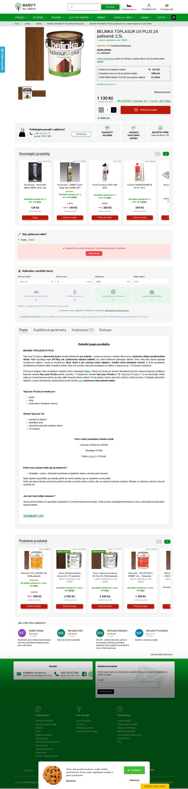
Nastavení (71, 781)
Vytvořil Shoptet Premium (162, 782)
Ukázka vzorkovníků (126, 731)
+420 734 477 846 (69, 672)
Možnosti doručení (162, 92)
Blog (119, 742)
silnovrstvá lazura (105, 58)
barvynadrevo (91, 674)
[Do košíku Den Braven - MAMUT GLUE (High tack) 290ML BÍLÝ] (70, 217)
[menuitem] (21, 17)
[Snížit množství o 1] (101, 110)
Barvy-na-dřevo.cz (84, 674)
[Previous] (157, 154)
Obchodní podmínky (44, 721)
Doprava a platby (83, 721)
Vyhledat (110, 7)
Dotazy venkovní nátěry (127, 724)
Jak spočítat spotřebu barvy (117, 310)
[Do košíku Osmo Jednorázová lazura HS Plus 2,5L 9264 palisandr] (105, 606)
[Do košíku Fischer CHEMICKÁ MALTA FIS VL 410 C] (140, 217)
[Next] (166, 154)
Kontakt (38, 728)
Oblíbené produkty (43, 735)
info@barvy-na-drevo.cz (34, 672)
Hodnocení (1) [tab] (83, 330)
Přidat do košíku (148, 109)
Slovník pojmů (41, 745)
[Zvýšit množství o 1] (113, 110)
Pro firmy (80, 724)
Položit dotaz (81, 134)
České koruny (128, 9)
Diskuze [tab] (105, 330)
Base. (88, 371)
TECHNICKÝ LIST (33, 516)
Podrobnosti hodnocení (121, 45)
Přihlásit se (106, 692)
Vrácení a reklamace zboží (46, 756)
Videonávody (41, 752)
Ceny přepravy (41, 738)
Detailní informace (105, 84)
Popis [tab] (23, 330)
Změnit (31, 239)
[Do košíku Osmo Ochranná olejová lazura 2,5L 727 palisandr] (69, 606)
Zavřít (112, 118)
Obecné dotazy (124, 721)
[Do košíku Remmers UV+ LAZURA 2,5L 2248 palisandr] (34, 606)
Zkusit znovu (94, 253)
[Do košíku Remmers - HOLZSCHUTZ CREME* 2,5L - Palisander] (140, 606)
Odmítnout (134, 780)
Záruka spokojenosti (44, 749)
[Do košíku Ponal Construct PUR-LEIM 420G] (105, 217)
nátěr (80, 380)
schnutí (91, 456)
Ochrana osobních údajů (45, 724)
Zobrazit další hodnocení (161, 654)
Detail (35, 218)
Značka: (104, 50)
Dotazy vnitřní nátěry (126, 728)
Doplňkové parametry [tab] (49, 330)
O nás (37, 731)
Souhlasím (136, 770)
